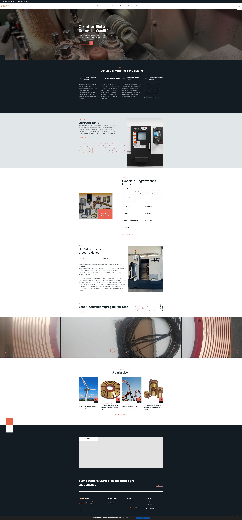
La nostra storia (83, 137)
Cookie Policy (149, 504)
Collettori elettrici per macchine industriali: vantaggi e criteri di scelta (110, 407)
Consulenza (81, 258)
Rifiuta (146, 518)
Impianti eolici (94, 404)
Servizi (121, 6)
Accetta (139, 518)
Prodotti (114, 6)
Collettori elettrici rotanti (84, 404)
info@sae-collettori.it (25, 1)
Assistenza (105, 258)
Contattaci (158, 485)
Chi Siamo (106, 6)
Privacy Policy (149, 501)
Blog (142, 6)
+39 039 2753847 (10, 1)
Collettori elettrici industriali (106, 403)
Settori (128, 6)
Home (98, 6)
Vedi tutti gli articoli (120, 414)
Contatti (148, 6)
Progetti (135, 6)
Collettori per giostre (127, 404)
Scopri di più (82, 311)
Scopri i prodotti (126, 234)
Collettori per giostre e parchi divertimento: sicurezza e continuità (130, 408)
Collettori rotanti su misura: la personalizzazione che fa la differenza (152, 407)
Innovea (82, 509)
